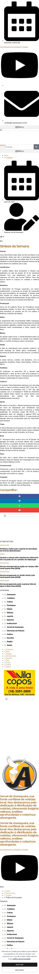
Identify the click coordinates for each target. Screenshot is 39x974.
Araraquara (4, 545)
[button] (19, 127)
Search (2, 145)
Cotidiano (9, 157)
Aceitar (19, 965)
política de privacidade (21, 959)
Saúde (2, 554)
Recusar (19, 970)
